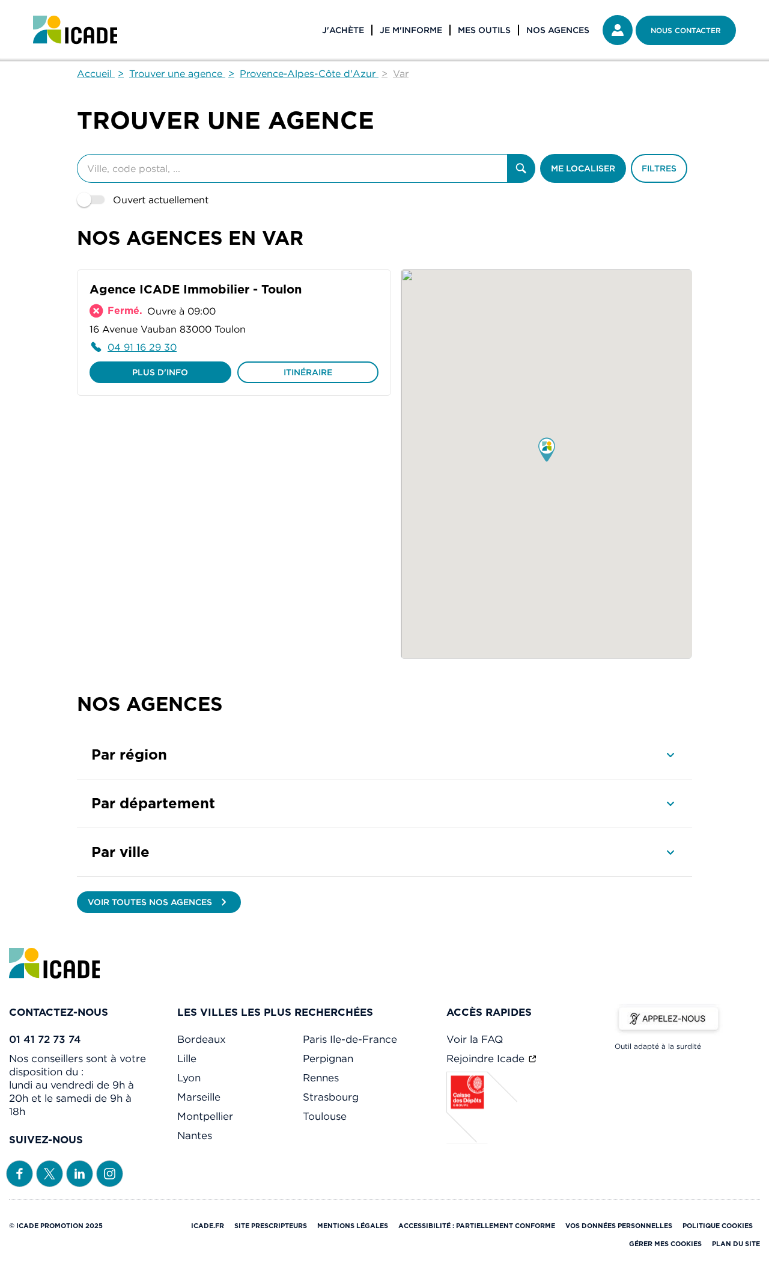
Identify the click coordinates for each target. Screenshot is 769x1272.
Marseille (198, 1097)
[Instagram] (109, 1172)
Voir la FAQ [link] (474, 1039)
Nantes (194, 1135)
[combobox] (292, 168)
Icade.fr (207, 1225)
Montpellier (205, 1116)
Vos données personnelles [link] (618, 1225)
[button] (546, 450)
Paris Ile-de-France (350, 1039)
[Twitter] (49, 1172)
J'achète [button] (343, 30)
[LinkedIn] (79, 1172)
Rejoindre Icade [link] (486, 1058)
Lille (186, 1058)
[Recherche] (521, 168)
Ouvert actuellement (160, 200)
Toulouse (325, 1116)
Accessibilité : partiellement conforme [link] (476, 1225)
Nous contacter (686, 30)
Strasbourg (331, 1097)
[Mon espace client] (618, 30)
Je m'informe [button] (411, 30)
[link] (75, 30)
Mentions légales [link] (352, 1225)
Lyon (189, 1077)
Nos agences (557, 30)
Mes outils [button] (484, 30)
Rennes (321, 1077)
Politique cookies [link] (717, 1225)
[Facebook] (19, 1172)
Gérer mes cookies (665, 1244)
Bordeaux (201, 1039)
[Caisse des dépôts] (482, 1140)
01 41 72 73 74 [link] (45, 1039)
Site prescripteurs (270, 1225)
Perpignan (328, 1058)
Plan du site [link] (736, 1244)
